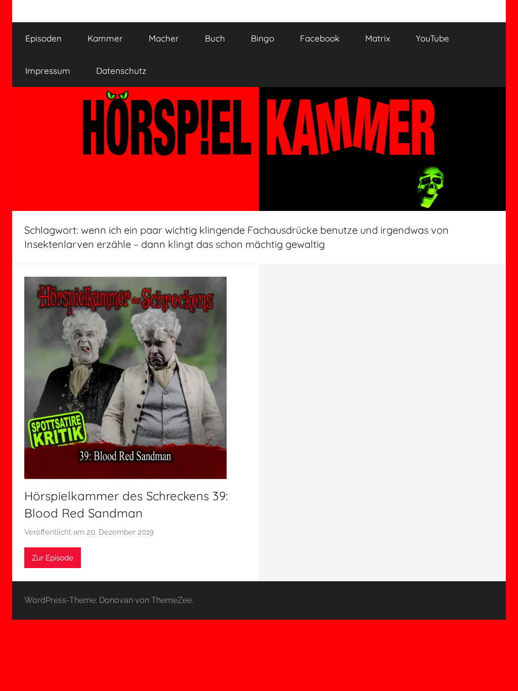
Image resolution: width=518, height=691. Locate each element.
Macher (164, 38)
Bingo (262, 38)
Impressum (47, 70)
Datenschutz (121, 70)
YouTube (432, 38)
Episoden (43, 38)
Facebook (319, 38)
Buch (215, 38)
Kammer (105, 38)
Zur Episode (52, 558)
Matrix (377, 38)
